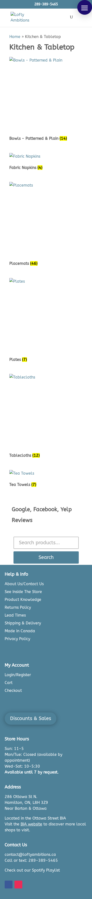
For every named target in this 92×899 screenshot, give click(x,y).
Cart (9, 682)
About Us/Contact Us (24, 584)
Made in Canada (20, 631)
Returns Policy (18, 607)
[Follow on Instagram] (18, 884)
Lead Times (15, 615)
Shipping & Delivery (23, 623)
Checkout (13, 690)
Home (14, 36)
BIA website (31, 824)
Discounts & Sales (30, 718)
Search (46, 557)
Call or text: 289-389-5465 (31, 860)
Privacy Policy (17, 638)
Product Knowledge (23, 599)
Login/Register (18, 674)
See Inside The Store (23, 591)
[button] (84, 7)
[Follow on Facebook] (9, 884)
